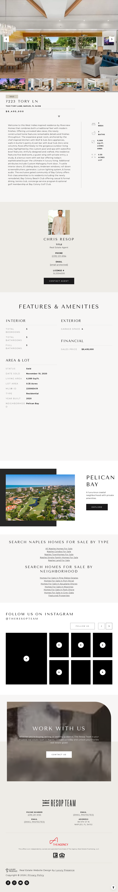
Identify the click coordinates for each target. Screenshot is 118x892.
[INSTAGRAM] (14, 882)
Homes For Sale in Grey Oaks (59, 593)
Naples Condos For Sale (59, 551)
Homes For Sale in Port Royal (59, 581)
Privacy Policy (36, 875)
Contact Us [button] (59, 755)
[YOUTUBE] (20, 882)
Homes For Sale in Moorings (59, 587)
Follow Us (82, 626)
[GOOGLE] (26, 882)
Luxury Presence (65, 870)
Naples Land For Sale (59, 560)
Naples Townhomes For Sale (59, 554)
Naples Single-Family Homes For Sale (59, 557)
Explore (97, 507)
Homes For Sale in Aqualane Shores (59, 584)
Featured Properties (59, 596)
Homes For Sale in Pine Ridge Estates (59, 578)
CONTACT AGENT (59, 281)
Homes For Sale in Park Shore (59, 590)
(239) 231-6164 (59, 256)
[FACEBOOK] (8, 882)
